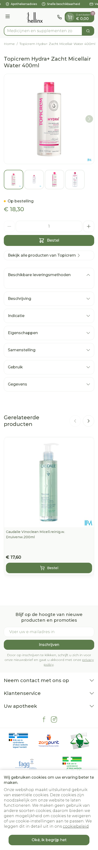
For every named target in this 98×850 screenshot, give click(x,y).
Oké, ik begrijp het (49, 840)
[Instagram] (54, 719)
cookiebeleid (76, 826)
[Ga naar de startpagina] (34, 17)
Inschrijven (49, 644)
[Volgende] (89, 119)
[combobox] (43, 31)
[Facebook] (44, 719)
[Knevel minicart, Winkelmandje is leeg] (70, 17)
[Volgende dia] (88, 421)
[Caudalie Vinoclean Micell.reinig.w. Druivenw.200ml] (49, 482)
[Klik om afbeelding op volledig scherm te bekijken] (49, 119)
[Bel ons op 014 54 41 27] (59, 17)
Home (9, 44)
